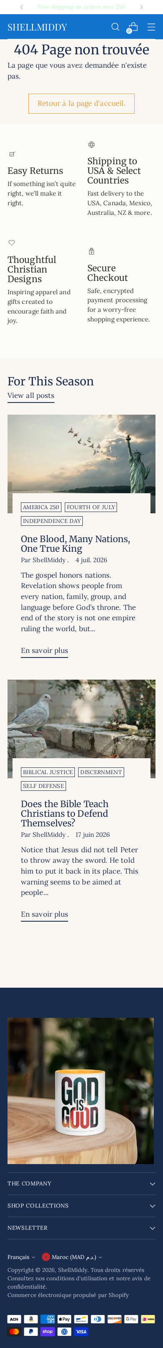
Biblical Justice (48, 772)
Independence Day (52, 521)
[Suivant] (141, 7)
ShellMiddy (73, 1270)
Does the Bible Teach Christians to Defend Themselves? (65, 813)
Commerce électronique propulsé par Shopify (68, 1295)
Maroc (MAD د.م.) (74, 1257)
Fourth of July (91, 507)
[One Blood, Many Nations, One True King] (81, 464)
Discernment (101, 772)
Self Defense (43, 786)
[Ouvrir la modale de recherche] (115, 27)
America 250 (41, 507)
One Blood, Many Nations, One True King (75, 543)
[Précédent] (22, 7)
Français (18, 1257)
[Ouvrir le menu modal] (151, 27)
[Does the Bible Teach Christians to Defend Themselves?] (81, 729)
